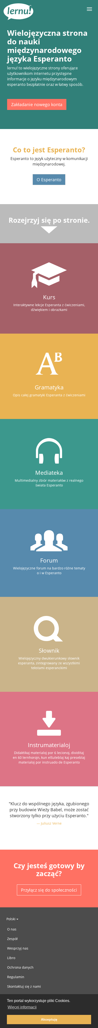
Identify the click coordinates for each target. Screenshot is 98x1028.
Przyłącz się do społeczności (49, 890)
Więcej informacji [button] (22, 1007)
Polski (11, 919)
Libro (11, 958)
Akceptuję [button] (49, 1019)
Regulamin (15, 977)
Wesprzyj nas (17, 948)
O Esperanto (49, 179)
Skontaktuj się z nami (24, 986)
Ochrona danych (20, 967)
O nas (11, 929)
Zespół (12, 938)
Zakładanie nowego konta (36, 104)
